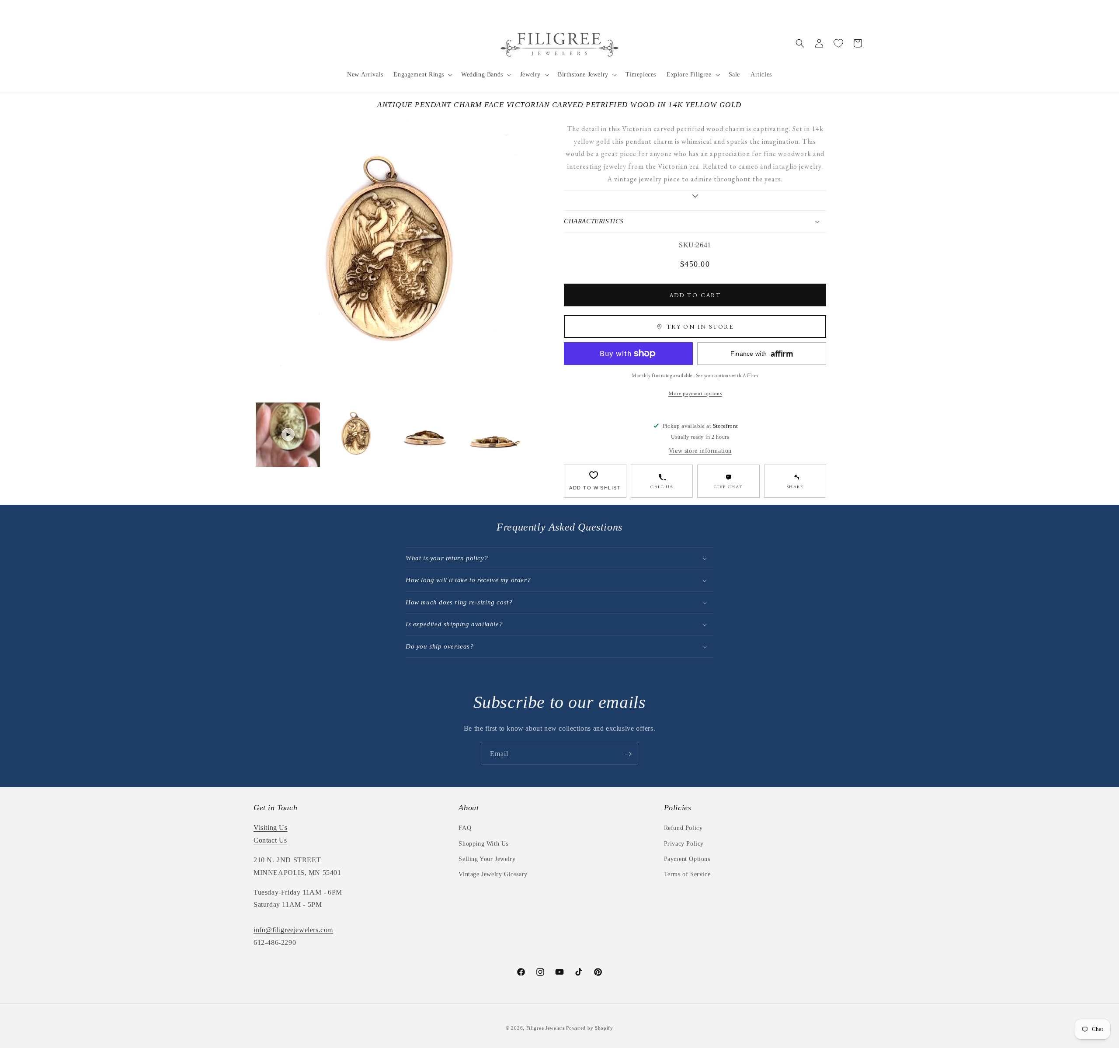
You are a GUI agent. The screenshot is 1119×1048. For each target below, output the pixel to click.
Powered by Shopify (589, 1028)
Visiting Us (271, 827)
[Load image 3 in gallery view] (494, 435)
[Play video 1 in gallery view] (288, 435)
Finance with (761, 354)
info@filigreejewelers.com (293, 929)
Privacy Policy (684, 843)
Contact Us (270, 840)
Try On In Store (700, 326)
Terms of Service (687, 874)
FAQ (465, 828)
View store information (700, 451)
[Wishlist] (838, 43)
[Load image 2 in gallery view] (425, 435)
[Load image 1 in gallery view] (356, 435)
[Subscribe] (628, 754)
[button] (422, 75)
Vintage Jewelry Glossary (493, 874)
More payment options (695, 393)
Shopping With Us (483, 843)
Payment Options (687, 859)
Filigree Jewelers (545, 1028)
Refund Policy (683, 828)
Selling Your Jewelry (487, 859)
